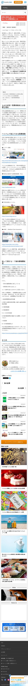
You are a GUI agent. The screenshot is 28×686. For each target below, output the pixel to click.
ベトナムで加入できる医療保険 (10, 96)
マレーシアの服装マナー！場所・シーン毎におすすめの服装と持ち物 (17, 433)
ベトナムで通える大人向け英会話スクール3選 (13, 512)
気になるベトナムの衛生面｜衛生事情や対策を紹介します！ (13, 555)
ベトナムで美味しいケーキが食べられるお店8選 (13, 488)
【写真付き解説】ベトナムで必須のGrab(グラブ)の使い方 (16, 398)
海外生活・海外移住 (11, 27)
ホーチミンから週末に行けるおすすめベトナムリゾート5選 (13, 531)
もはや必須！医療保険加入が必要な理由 (13, 94)
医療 (4, 27)
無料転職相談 (18, 2)
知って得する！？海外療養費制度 (11, 97)
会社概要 (3, 652)
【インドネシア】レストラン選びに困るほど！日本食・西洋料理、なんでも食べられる (15, 383)
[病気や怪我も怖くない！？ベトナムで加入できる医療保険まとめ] (10, 378)
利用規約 (3, 645)
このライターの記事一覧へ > (18, 371)
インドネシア (6, 413)
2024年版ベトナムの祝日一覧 (9, 466)
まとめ (4, 99)
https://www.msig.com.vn (9, 216)
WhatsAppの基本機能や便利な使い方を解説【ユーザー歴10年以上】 (17, 415)
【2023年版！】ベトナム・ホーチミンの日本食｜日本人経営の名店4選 (14, 580)
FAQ (2, 642)
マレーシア (5, 430)
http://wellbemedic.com (8, 187)
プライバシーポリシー (6, 649)
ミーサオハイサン (14, 363)
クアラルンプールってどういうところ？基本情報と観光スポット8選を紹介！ (13, 388)
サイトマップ (4, 655)
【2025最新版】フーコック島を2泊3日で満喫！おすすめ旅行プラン (17, 424)
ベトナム (5, 7)
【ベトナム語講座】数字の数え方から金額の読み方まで (17, 407)
